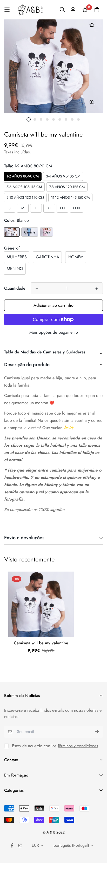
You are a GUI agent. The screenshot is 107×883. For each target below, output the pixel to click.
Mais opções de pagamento (53, 332)
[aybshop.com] (30, 9)
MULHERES (17, 257)
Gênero (12, 248)
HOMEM (76, 257)
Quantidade (14, 288)
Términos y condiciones (78, 746)
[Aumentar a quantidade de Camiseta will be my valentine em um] (97, 289)
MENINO (15, 269)
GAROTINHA (47, 257)
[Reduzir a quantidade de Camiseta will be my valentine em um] (37, 289)
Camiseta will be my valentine (41, 643)
